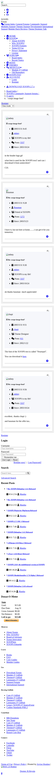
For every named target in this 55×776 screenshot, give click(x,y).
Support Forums (13, 682)
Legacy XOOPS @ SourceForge (20, 705)
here (24, 356)
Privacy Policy (20, 764)
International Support (15, 685)
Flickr (8, 748)
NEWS (12, 62)
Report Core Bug (13, 732)
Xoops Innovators (13, 639)
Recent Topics (18, 60)
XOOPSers (11, 642)
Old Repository (18, 72)
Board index (11, 91)
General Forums (22, 24)
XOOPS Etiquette (14, 644)
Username (5, 446)
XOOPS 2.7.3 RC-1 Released (18, 521)
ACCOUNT (14, 77)
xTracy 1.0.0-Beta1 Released (18, 554)
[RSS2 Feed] (9, 767)
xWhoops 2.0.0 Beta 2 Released (19, 543)
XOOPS (12, 38)
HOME (12, 36)
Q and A (10, 96)
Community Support (38, 24)
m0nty (16, 133)
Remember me (10, 457)
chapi (16, 329)
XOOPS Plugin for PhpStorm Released (22, 510)
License (15, 53)
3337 (22, 142)
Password (5, 452)
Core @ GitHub (13, 695)
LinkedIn (10, 745)
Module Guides (12, 662)
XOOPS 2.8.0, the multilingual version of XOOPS (26, 565)
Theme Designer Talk (37, 29)
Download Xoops (13, 672)
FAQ (8, 657)
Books (9, 655)
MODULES (14, 67)
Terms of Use (6, 764)
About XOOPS (18, 41)
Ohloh (9, 753)
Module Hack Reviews (18, 29)
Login (14, 79)
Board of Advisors (14, 637)
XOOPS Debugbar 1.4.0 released (19, 586)
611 (21, 338)
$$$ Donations (12, 718)
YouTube (10, 750)
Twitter (9, 755)
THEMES (13, 65)
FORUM (13, 55)
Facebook (10, 743)
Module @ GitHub (20, 70)
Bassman (17, 207)
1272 (22, 217)
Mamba (23, 494)
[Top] (47, 172)
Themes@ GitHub (14, 677)
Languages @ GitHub (15, 680)
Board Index (17, 58)
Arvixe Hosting (43, 764)
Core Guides (11, 660)
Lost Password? (34, 462)
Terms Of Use (18, 48)
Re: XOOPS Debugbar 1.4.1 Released (21, 489)
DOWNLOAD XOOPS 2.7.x (22, 86)
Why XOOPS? (18, 43)
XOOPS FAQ (15, 75)
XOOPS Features (19, 46)
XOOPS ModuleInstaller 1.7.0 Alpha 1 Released (25, 575)
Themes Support (23, 26)
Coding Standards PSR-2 (17, 707)
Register (15, 82)
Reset (15, 460)
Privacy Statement (19, 50)
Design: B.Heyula (27, 771)
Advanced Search (8, 478)
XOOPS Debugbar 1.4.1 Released (20, 532)
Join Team (10, 720)
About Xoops (12, 632)
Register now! (19, 462)
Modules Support (8, 26)
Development (36, 26)
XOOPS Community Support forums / (22, 93)
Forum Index (9, 24)
